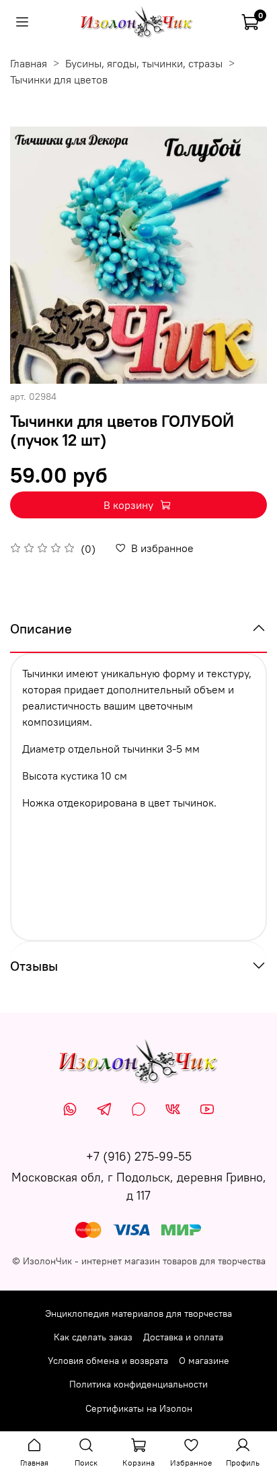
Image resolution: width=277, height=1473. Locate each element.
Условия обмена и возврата (108, 1361)
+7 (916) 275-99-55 (139, 1156)
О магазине (204, 1361)
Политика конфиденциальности (138, 1384)
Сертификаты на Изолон (138, 1408)
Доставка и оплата (183, 1337)
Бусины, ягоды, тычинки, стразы (144, 63)
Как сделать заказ (93, 1337)
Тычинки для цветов (59, 79)
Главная (28, 63)
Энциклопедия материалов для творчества (138, 1313)
